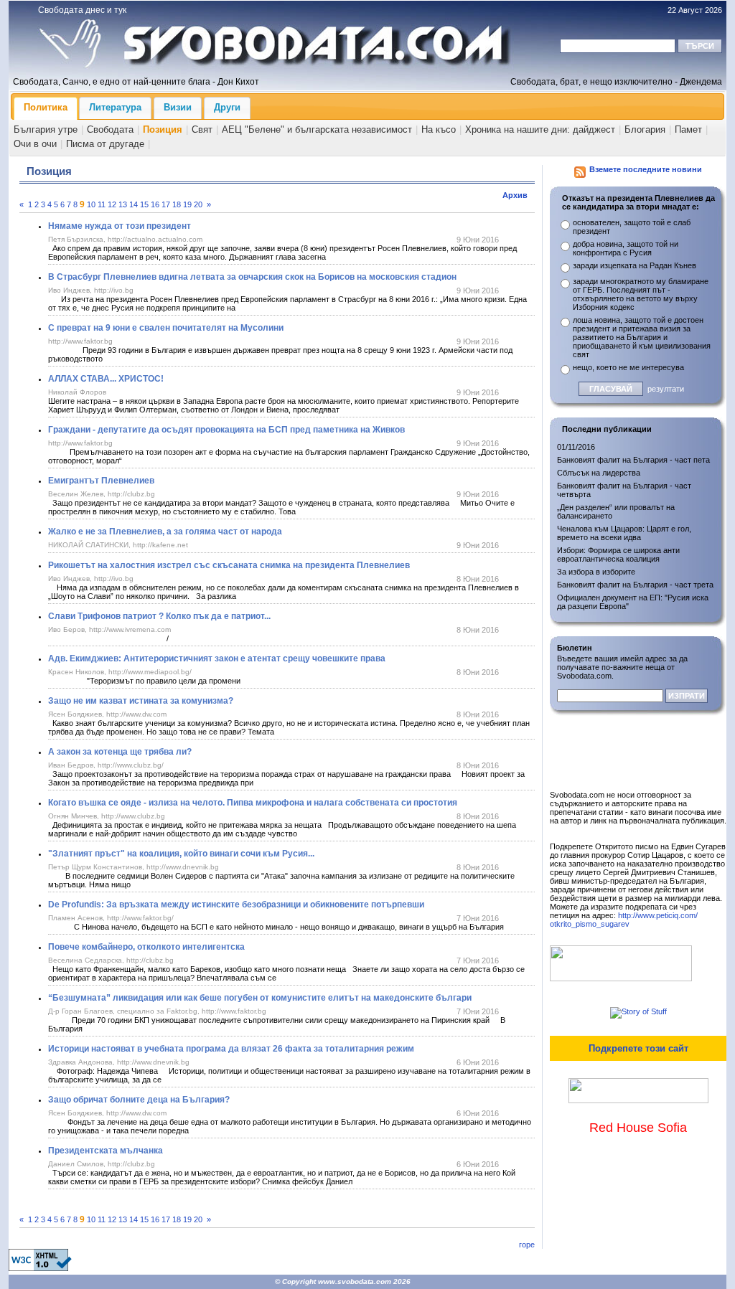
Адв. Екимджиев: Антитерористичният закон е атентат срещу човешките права (216, 658)
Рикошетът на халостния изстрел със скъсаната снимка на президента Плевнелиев (229, 565)
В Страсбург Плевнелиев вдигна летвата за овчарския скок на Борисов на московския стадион (252, 277)
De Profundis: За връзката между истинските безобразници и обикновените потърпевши (236, 905)
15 (144, 204)
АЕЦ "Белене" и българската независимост (317, 129)
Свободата (110, 129)
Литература (115, 107)
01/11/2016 (576, 447)
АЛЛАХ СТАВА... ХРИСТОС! (106, 379)
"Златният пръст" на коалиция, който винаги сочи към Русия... (181, 854)
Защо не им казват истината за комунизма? (140, 701)
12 (112, 204)
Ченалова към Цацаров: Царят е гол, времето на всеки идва (624, 533)
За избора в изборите (596, 571)
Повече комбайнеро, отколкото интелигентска (146, 947)
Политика (45, 107)
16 (155, 204)
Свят (202, 129)
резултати (665, 388)
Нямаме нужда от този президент (119, 226)
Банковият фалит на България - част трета (635, 584)
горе (527, 1244)
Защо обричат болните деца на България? (139, 1100)
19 (187, 204)
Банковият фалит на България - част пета (633, 459)
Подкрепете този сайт (638, 1048)
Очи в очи (35, 143)
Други (227, 107)
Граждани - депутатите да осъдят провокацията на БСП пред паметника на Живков (226, 430)
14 (133, 204)
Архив (515, 195)
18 (176, 204)
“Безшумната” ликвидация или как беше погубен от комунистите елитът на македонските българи (260, 998)
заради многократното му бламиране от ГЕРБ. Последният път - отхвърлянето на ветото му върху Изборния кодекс (640, 294)
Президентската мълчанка (105, 1151)
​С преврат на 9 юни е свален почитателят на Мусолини (166, 328)
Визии (178, 107)
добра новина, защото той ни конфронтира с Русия (625, 248)
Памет (688, 129)
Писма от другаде (105, 143)
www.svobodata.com (354, 1281)
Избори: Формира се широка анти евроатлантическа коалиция (618, 554)
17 (165, 204)
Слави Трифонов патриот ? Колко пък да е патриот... (159, 616)
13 (122, 204)
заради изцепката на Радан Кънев (634, 265)
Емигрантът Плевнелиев (101, 481)
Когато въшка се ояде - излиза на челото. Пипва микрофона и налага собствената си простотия (252, 803)
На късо (438, 129)
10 (91, 204)
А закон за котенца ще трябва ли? (120, 752)
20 (198, 204)
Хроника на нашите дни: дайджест (540, 129)
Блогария (644, 129)
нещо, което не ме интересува (628, 367)
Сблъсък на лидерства (598, 472)
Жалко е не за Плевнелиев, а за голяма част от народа (165, 532)
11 (102, 204)
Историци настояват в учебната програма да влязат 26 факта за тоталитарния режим (231, 1049)
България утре (46, 129)
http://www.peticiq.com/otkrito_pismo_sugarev (624, 919)
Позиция (162, 129)
